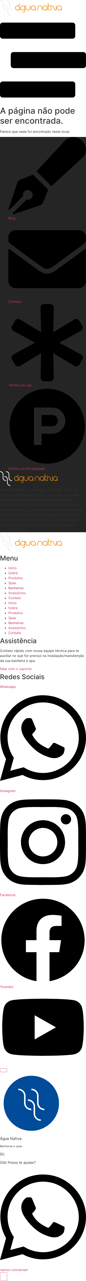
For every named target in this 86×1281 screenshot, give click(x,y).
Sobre (13, 573)
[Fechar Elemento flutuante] (3, 1070)
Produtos (15, 578)
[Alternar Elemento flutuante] (3, 1276)
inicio (12, 568)
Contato (14, 598)
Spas (12, 583)
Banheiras (16, 588)
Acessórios (17, 593)
